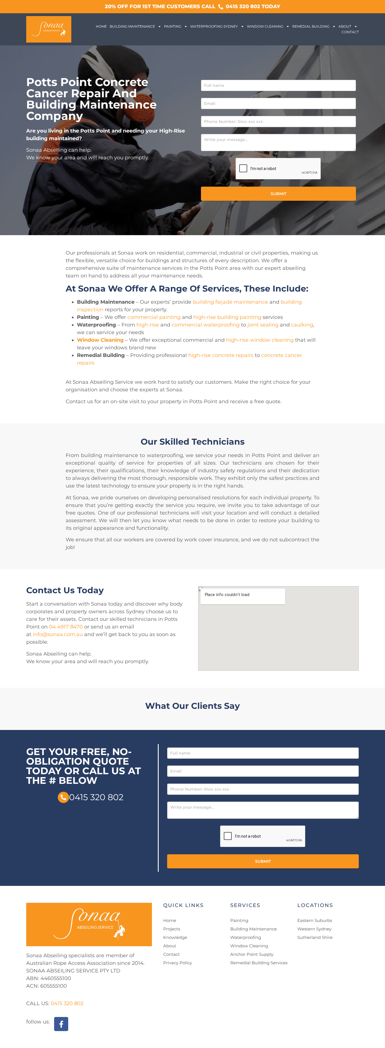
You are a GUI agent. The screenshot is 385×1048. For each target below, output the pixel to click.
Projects (171, 929)
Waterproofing (245, 937)
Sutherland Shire (315, 937)
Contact (350, 32)
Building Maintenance (132, 26)
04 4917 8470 (66, 627)
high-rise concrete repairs (220, 355)
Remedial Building (310, 26)
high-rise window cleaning (260, 340)
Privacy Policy (177, 962)
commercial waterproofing (206, 325)
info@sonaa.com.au (58, 634)
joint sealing (262, 325)
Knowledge (175, 937)
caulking (302, 325)
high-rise (147, 325)
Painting (172, 26)
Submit (278, 193)
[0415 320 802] (63, 797)
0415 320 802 (96, 797)
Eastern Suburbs (314, 920)
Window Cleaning (265, 26)
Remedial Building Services (258, 962)
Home (101, 26)
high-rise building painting (227, 317)
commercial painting (154, 317)
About (344, 26)
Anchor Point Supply (251, 954)
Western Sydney (314, 929)
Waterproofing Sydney (214, 26)
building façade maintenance (230, 302)
